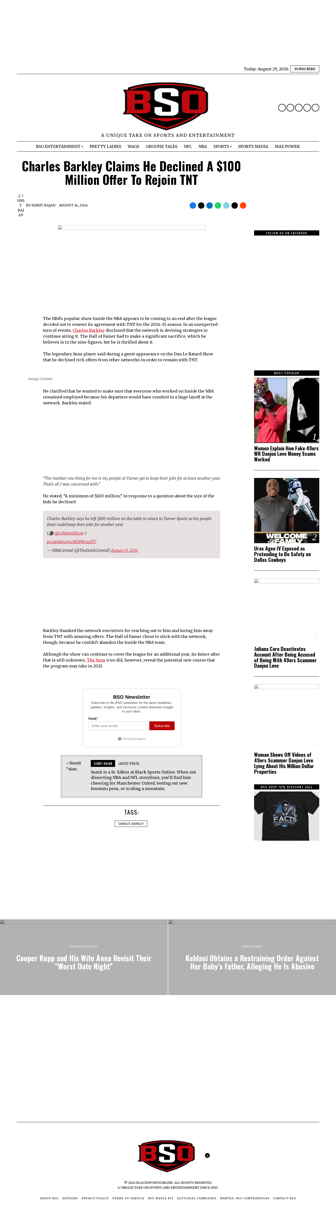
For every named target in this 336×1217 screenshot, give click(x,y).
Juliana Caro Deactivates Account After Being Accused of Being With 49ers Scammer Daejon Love (285, 657)
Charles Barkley (89, 330)
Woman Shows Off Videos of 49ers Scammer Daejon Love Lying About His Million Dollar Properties (284, 763)
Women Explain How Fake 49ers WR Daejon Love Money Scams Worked (286, 453)
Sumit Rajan (43, 205)
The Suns (96, 660)
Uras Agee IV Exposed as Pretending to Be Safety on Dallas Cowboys (282, 554)
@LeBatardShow (69, 533)
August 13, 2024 (124, 550)
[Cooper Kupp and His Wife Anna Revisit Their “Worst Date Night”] (84, 957)
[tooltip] (282, 107)
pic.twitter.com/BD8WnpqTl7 (71, 541)
